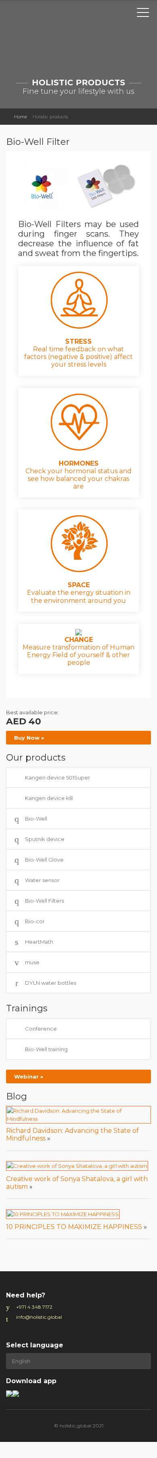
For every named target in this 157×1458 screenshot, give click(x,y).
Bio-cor (35, 921)
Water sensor (42, 880)
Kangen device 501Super (57, 777)
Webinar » (28, 1076)
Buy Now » (29, 737)
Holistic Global (38, 18)
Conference (41, 1028)
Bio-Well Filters (44, 900)
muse (32, 962)
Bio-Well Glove (44, 859)
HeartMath (39, 941)
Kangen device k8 (49, 798)
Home (20, 117)
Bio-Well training (46, 1049)
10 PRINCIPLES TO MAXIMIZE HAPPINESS (74, 1227)
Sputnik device (44, 839)
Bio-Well (36, 818)
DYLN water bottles (50, 983)
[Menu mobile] (143, 14)
